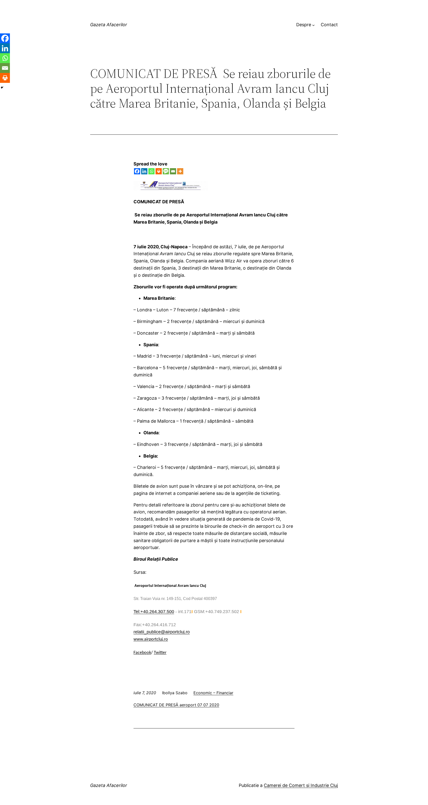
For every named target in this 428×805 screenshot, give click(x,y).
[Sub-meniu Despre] (313, 24)
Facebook (142, 652)
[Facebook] (137, 171)
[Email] (173, 171)
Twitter (160, 652)
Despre (303, 24)
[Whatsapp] (151, 171)
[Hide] (2, 88)
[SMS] (166, 171)
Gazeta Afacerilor (108, 24)
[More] (180, 171)
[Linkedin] (144, 171)
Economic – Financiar (213, 692)
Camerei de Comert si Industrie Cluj (301, 785)
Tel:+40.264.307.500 (154, 611)
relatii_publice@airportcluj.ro (162, 631)
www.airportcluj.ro (151, 639)
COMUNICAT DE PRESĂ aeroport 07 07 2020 (176, 704)
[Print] (159, 171)
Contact (329, 24)
